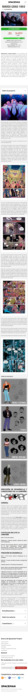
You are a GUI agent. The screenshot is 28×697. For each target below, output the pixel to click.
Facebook (13, 677)
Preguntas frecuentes (6, 645)
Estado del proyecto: (12, 46)
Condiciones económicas (7, 657)
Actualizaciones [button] (8, 610)
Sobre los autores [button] (8, 617)
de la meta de (18, 35)
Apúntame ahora (21, 667)
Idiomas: (9, 40)
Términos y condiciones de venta (8, 648)
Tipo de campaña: (11, 45)
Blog (5, 677)
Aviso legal (3, 646)
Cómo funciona (4, 641)
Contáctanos (4, 650)
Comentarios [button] (8, 623)
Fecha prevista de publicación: (12, 42)
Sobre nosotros (4, 643)
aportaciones (10, 34)
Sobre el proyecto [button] (8, 90)
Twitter (22, 677)
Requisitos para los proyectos (8, 655)
